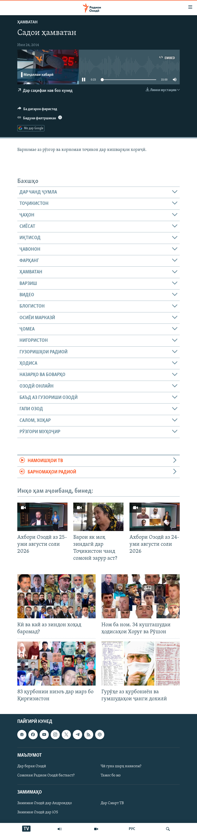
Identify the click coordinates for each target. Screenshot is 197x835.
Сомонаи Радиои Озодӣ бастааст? (45, 775)
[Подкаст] (99, 734)
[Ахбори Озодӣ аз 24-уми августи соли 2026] (154, 517)
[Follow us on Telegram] (77, 734)
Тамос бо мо (111, 775)
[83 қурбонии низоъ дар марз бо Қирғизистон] (56, 663)
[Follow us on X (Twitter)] (66, 734)
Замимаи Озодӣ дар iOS (37, 812)
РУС (132, 829)
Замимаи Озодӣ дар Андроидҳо (44, 803)
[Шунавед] (59, 829)
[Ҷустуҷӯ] (168, 829)
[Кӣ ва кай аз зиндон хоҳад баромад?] (56, 596)
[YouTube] (96, 829)
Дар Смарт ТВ (112, 803)
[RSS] (88, 734)
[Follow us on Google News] (21, 734)
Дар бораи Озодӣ (31, 766)
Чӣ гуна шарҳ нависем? (121, 766)
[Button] (37, 110)
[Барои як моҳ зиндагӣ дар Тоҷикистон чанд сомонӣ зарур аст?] (98, 517)
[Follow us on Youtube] (44, 734)
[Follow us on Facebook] (32, 734)
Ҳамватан (27, 22)
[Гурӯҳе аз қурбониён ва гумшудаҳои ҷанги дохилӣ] (140, 663)
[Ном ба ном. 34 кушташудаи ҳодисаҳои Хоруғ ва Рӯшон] (140, 596)
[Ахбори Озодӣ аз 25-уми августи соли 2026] (42, 517)
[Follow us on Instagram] (55, 734)
